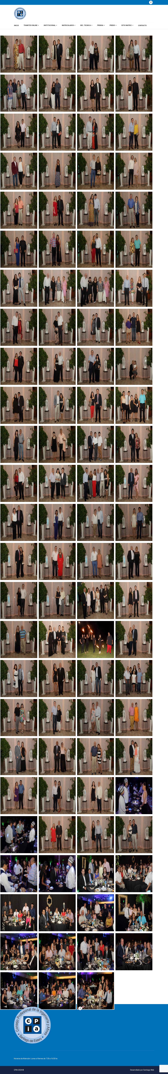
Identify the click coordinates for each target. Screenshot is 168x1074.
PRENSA (100, 25)
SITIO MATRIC (126, 25)
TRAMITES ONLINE (30, 25)
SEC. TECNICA (85, 25)
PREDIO (112, 25)
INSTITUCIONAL (49, 25)
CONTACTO (142, 25)
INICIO (16, 25)
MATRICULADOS (68, 25)
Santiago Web (148, 1070)
